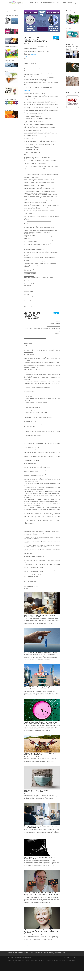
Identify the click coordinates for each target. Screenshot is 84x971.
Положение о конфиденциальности (16, 960)
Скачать (56, 37)
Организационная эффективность (52, 954)
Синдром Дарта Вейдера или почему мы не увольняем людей (39, 858)
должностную (33, 54)
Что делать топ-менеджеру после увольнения (40, 652)
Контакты (64, 954)
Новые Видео (70, 11)
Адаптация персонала (60, 952)
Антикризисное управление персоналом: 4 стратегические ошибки (39, 615)
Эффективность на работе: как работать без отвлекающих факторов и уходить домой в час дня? (41, 894)
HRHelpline (19, 957)
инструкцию (27, 56)
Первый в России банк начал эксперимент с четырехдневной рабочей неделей (40, 687)
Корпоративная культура (36, 952)
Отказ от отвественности (31, 960)
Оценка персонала (13, 954)
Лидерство (11, 952)
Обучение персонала (24, 954)
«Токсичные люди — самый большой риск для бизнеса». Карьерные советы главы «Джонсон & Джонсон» (41, 931)
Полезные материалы (66, 2)
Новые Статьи (70, 44)
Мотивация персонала (36, 954)
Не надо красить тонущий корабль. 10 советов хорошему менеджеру (41, 826)
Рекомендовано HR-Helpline (10, 11)
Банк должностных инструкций (47, 2)
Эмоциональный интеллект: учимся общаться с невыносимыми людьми (41, 754)
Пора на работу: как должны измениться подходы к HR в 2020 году (38, 791)
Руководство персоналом (21, 952)
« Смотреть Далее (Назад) (30, 944)
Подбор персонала (48, 952)
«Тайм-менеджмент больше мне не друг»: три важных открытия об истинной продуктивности (41, 722)
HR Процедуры (33, 2)
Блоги (58, 2)
